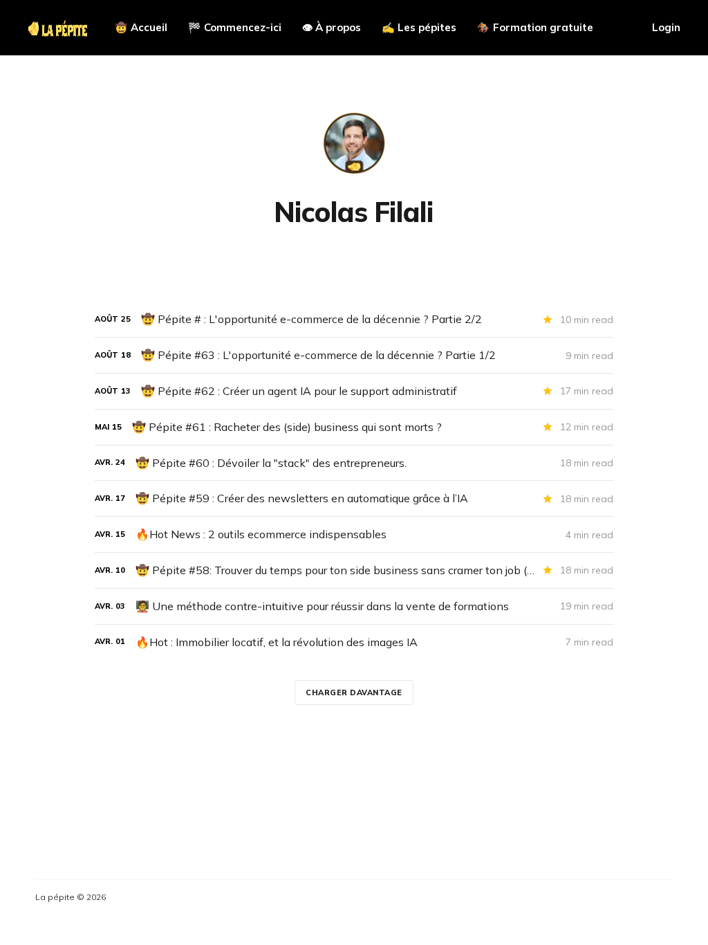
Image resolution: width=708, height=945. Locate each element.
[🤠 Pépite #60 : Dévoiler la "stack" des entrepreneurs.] (354, 463)
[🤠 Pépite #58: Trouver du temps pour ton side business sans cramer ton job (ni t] (354, 570)
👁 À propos (331, 27)
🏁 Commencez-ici (234, 27)
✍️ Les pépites (419, 27)
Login (666, 27)
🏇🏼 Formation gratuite (535, 27)
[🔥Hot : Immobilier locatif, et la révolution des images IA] (354, 642)
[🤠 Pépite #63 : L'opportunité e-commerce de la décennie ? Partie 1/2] (354, 355)
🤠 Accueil (141, 27)
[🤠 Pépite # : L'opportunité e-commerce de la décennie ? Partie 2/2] (354, 319)
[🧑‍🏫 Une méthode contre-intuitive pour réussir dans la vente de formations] (354, 606)
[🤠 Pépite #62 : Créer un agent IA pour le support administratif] (354, 391)
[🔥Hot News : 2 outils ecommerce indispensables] (354, 534)
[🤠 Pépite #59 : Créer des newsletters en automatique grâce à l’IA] (354, 498)
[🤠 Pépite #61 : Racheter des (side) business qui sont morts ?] (354, 427)
